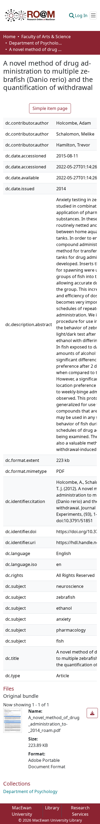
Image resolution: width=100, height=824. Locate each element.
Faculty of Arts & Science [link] (46, 36)
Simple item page (50, 108)
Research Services (80, 811)
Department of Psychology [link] (35, 43)
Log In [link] (81, 15)
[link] (92, 713)
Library (52, 808)
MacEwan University (22, 811)
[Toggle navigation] (93, 15)
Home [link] (9, 36)
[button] (30, 15)
